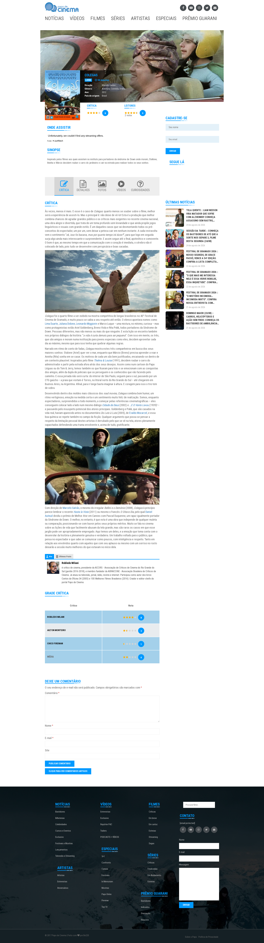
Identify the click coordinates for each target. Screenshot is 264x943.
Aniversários (62, 888)
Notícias (54, 18)
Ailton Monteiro (56, 630)
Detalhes (83, 190)
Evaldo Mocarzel (138, 412)
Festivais (106, 875)
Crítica (64, 190)
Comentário (52, 693)
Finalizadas (153, 869)
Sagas (151, 843)
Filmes (97, 18)
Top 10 (104, 906)
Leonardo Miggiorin (86, 323)
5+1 (103, 856)
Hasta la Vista (81, 511)
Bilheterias (60, 818)
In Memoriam (107, 881)
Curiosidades (140, 190)
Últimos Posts (65, 556)
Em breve (153, 818)
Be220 (86, 935)
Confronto (106, 862)
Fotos (102, 190)
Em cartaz (153, 824)
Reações (145, 919)
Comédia (115, 88)
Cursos (105, 869)
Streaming (153, 837)
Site (47, 750)
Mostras (105, 888)
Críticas (152, 811)
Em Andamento (154, 875)
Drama (122, 88)
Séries (118, 18)
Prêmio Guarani (199, 18)
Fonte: (49, 141)
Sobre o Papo (191, 937)
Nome (49, 725)
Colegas (91, 75)
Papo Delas (107, 894)
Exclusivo (59, 837)
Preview (105, 900)
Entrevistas (62, 881)
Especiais (166, 18)
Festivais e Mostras (64, 843)
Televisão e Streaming (65, 856)
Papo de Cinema (59, 935)
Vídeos (77, 18)
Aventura (106, 88)
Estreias (152, 830)
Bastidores (60, 811)
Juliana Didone (67, 323)
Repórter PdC (106, 824)
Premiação (145, 913)
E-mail (49, 738)
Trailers (103, 830)
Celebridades (61, 824)
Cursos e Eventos (63, 830)
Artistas (140, 18)
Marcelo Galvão (109, 85)
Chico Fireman (55, 643)
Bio (50, 556)
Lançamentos (61, 849)
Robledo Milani (70, 563)
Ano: (87, 92)
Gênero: (88, 88)
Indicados (145, 907)
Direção (88, 85)
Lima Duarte (51, 323)
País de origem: (92, 95)
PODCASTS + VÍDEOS (109, 837)
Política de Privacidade (208, 937)
